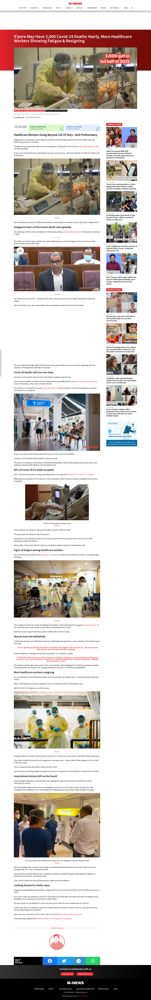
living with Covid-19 (50, 388)
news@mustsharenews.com (71, 914)
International (47, 8)
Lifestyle (79, 8)
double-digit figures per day (88, 146)
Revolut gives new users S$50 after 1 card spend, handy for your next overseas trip (120, 318)
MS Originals (114, 8)
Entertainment (92, 8)
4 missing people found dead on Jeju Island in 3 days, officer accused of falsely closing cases (120, 217)
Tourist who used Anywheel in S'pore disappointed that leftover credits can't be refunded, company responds (121, 186)
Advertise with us (85, 974)
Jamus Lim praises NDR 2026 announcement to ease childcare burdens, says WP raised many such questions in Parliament (120, 154)
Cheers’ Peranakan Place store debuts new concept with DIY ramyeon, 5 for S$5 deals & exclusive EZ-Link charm (121, 349)
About (51, 989)
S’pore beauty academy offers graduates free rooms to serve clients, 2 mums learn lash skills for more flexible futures (121, 412)
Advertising (39, 989)
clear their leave (90, 625)
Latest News (23, 8)
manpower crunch (47, 555)
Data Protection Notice (85, 989)
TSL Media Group (83, 996)
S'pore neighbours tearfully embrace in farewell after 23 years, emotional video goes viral (121, 248)
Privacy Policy (103, 989)
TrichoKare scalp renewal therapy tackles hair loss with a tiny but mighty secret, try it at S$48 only (121, 380)
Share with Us (67, 974)
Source (57, 218)
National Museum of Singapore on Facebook (54, 918)
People (58, 8)
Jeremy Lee (20, 117)
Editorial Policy (65, 989)
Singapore (34, 8)
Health (16, 110)
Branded (104, 8)
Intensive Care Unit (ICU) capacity (81, 474)
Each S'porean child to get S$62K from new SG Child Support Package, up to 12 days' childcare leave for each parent (121, 280)
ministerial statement (72, 232)
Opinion (68, 8)
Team (115, 989)
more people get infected (87, 381)
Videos (126, 8)
